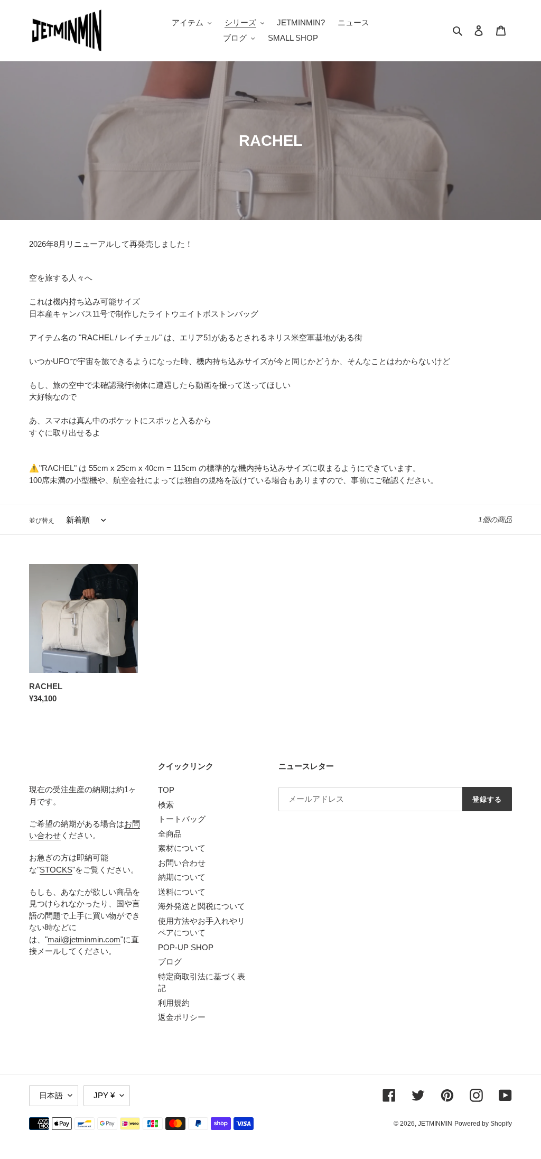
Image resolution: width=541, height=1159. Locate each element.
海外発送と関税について (201, 906)
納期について (182, 877)
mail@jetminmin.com (84, 939)
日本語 (51, 1095)
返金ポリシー (182, 1017)
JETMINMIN (435, 1123)
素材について (182, 847)
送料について (182, 891)
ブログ (170, 961)
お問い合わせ (182, 862)
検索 (166, 804)
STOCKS (56, 869)
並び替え (41, 520)
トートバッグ (182, 818)
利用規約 (174, 1002)
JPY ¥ (104, 1095)
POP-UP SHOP (185, 947)
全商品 (170, 833)
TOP (166, 789)
